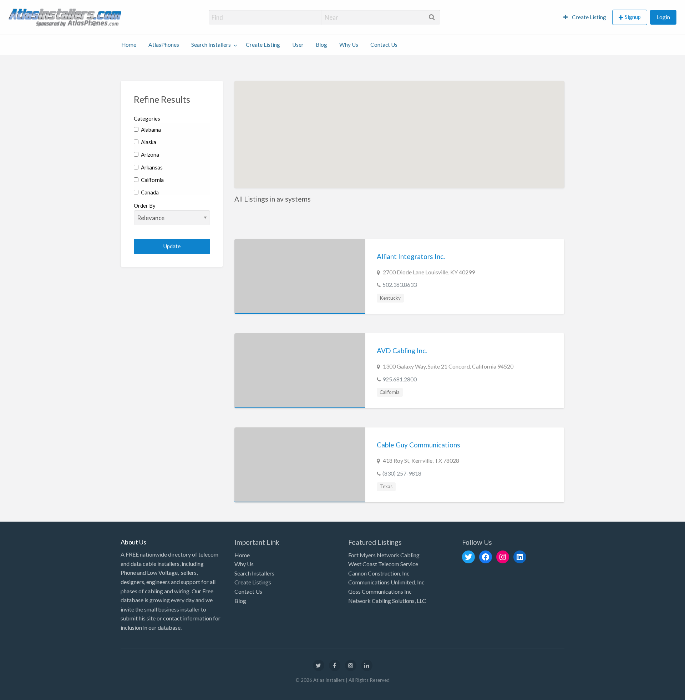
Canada (149, 192)
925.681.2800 (399, 379)
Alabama (150, 129)
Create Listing (588, 17)
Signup (633, 17)
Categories (147, 118)
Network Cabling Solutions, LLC (387, 600)
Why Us (348, 44)
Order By (145, 205)
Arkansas (151, 167)
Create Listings (252, 582)
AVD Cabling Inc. (402, 350)
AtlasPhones (163, 44)
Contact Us (383, 44)
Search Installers (211, 44)
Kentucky (390, 298)
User (298, 44)
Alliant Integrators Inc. (411, 256)
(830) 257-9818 (401, 473)
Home (128, 44)
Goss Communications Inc (380, 591)
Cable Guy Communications (418, 445)
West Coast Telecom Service (383, 563)
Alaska (148, 142)
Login (663, 17)
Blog (321, 44)
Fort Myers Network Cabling (384, 555)
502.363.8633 (399, 284)
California (152, 180)
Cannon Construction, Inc (379, 573)
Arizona (149, 154)
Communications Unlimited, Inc (386, 582)
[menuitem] (584, 17)
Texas (386, 486)
